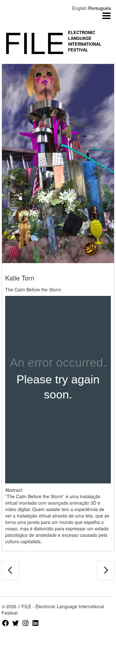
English (79, 8)
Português (99, 8)
